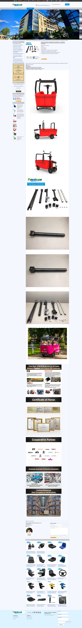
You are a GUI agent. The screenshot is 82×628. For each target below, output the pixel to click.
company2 (14, 618)
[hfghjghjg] (21, 99)
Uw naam (59, 611)
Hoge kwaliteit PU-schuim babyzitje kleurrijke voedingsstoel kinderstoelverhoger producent (20, 138)
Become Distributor (29, 617)
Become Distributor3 (16, 617)
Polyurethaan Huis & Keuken (17, 46)
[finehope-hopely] (26, 526)
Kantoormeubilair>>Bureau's (17, 43)
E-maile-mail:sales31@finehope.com (43, 5)
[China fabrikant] (15, 121)
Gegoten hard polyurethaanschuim (17, 60)
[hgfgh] (14, 99)
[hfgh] (15, 99)
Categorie (15, 40)
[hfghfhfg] (19, 99)
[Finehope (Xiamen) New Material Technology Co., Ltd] (19, 4)
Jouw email (59, 614)
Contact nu (18, 101)
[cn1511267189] (28, 526)
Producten (30, 8)
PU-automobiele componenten (21, 40)
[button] (81, 25)
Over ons (23, 8)
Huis (13, 40)
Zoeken (67, 4)
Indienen (61, 624)
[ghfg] (17, 99)
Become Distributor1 (29, 618)
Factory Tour (37, 8)
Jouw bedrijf (59, 617)
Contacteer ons (44, 8)
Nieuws (51, 8)
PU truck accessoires (31, 521)
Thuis (16, 8)
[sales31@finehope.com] (27, 526)
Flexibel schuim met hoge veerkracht (18, 53)
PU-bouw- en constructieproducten (17, 49)
